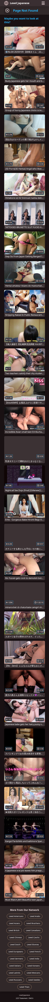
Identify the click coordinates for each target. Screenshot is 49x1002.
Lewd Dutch (15, 944)
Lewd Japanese (19, 3)
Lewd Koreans (33, 965)
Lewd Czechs (33, 937)
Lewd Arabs (35, 916)
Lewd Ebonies (33, 944)
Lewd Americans (16, 916)
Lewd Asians (14, 923)
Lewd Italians (15, 965)
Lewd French (35, 951)
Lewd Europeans (15, 951)
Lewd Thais (24, 987)
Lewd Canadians (33, 930)
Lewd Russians (15, 980)
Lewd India (34, 958)
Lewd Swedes (34, 980)
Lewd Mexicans (33, 973)
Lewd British (14, 930)
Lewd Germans (16, 958)
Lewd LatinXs (14, 973)
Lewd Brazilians (33, 923)
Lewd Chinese (16, 937)
